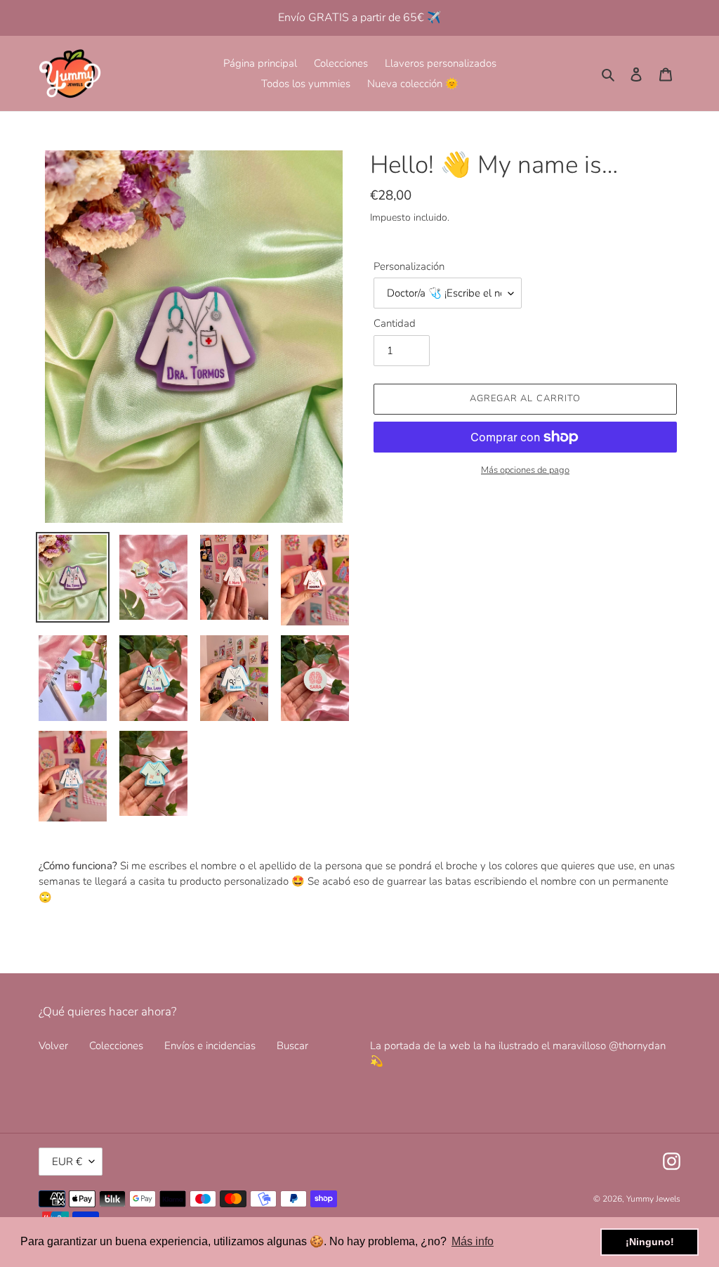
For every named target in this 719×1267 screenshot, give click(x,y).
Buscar (292, 1046)
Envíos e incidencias (210, 1046)
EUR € (67, 1162)
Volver (53, 1046)
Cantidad (395, 323)
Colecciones (116, 1046)
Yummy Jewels (653, 1198)
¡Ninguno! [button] (650, 1241)
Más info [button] (472, 1241)
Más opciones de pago (525, 470)
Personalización (409, 266)
